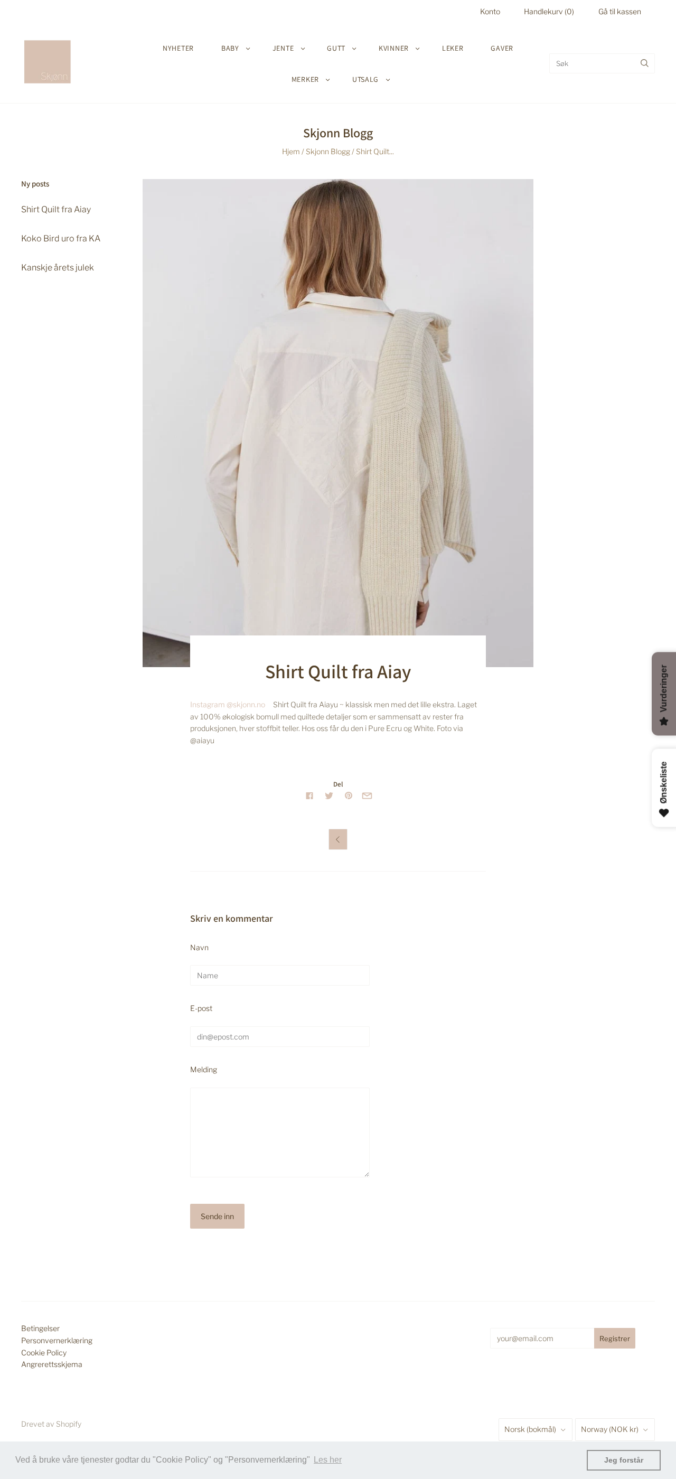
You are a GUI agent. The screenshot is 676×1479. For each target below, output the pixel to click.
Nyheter (178, 48)
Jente (283, 48)
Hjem (291, 151)
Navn (199, 947)
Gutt (336, 48)
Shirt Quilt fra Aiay (56, 209)
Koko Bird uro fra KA (60, 238)
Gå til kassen (619, 11)
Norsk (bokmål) (530, 1429)
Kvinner (394, 48)
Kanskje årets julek (57, 268)
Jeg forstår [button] (623, 1460)
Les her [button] (328, 1459)
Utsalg (365, 79)
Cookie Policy (44, 1352)
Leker (453, 48)
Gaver (502, 48)
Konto (490, 11)
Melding (203, 1069)
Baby (230, 48)
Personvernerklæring (56, 1340)
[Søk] (644, 63)
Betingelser (40, 1328)
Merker (305, 79)
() (549, 11)
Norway (610, 1429)
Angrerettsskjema (51, 1364)
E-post (201, 1008)
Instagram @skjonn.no (227, 704)
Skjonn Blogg (328, 151)
